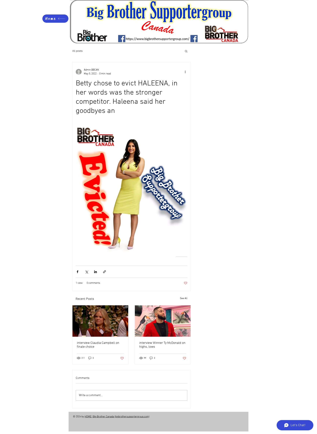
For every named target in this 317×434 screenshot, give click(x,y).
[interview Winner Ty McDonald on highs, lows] (163, 321)
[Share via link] (104, 271)
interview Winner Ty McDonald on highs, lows (162, 345)
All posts (77, 51)
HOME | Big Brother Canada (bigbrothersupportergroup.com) (117, 416)
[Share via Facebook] (77, 271)
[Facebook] (121, 38)
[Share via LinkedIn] (95, 271)
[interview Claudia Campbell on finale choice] (100, 321)
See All (183, 298)
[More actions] (185, 72)
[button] (186, 50)
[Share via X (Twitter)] (86, 271)
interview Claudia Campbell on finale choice (98, 345)
